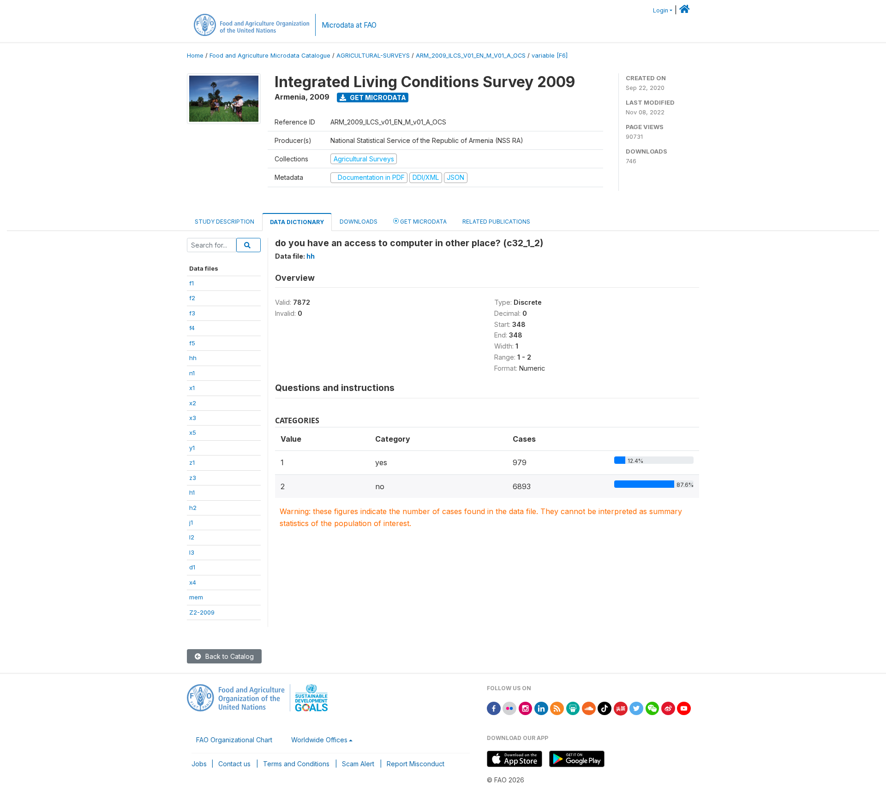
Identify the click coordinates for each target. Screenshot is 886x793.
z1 (192, 462)
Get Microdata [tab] (423, 221)
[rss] (557, 708)
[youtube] (684, 708)
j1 (191, 522)
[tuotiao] (621, 708)
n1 (192, 373)
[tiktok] (604, 708)
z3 (192, 477)
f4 (192, 327)
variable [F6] (550, 55)
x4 (192, 582)
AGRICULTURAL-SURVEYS (373, 55)
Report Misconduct (415, 764)
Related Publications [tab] (496, 221)
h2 (193, 507)
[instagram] (526, 708)
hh (193, 357)
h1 (192, 492)
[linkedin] (541, 708)
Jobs (199, 764)
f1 (191, 283)
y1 (192, 447)
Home (195, 55)
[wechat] (652, 708)
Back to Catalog (229, 656)
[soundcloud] (589, 708)
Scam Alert (358, 764)
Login (660, 10)
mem (196, 597)
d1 (192, 567)
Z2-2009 (202, 612)
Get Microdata (377, 97)
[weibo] (668, 708)
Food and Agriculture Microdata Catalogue (270, 55)
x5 (192, 432)
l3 (191, 552)
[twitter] (636, 708)
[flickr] (509, 708)
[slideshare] (573, 708)
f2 (192, 298)
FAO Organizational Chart (234, 740)
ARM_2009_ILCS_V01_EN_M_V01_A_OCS (471, 55)
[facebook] (494, 708)
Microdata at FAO (349, 25)
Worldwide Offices (319, 740)
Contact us (234, 764)
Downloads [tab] (358, 221)
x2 (192, 403)
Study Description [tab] (224, 221)
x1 (192, 387)
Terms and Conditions (296, 764)
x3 (192, 417)
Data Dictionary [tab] (297, 222)
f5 (192, 343)
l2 (191, 537)
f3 (192, 313)
